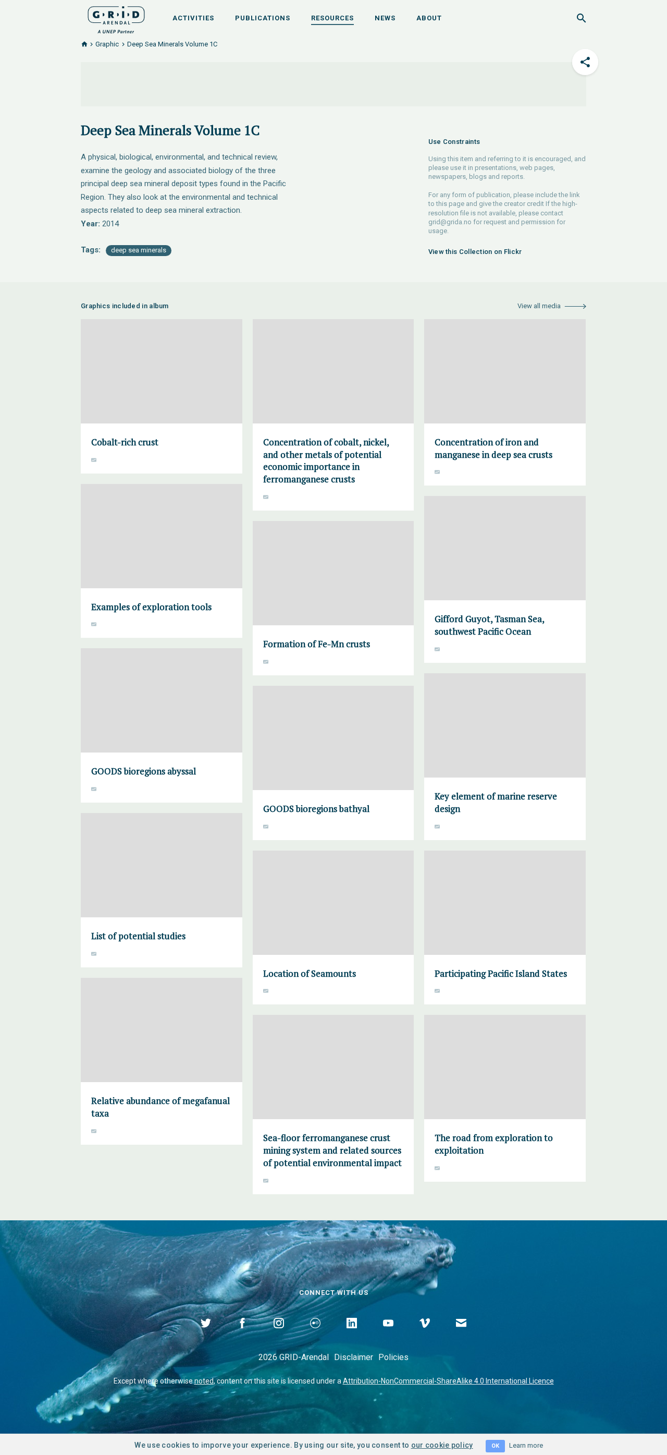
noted (204, 1381)
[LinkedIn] (352, 1335)
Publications (262, 18)
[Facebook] (242, 1335)
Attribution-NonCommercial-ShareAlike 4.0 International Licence (448, 1381)
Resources (332, 18)
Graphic (107, 44)
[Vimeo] (424, 1335)
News (385, 18)
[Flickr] (315, 1335)
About (429, 18)
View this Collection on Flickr (475, 252)
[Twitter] (206, 1335)
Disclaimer (353, 1357)
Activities (193, 18)
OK (495, 1445)
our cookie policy (442, 1445)
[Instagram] (279, 1335)
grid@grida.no (450, 222)
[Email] (461, 1335)
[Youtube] (388, 1335)
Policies (393, 1357)
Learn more (526, 1445)
